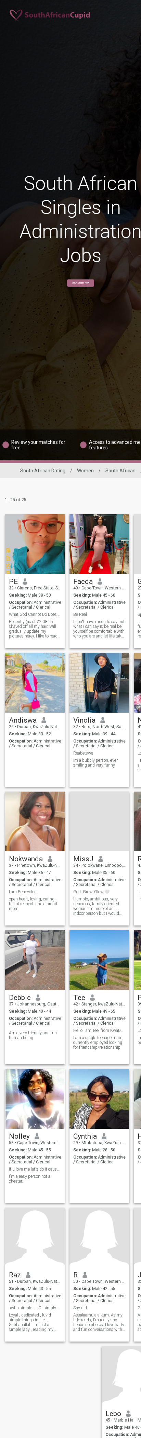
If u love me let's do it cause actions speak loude (35, 1169)
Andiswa (23, 720)
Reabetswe (83, 753)
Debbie (20, 997)
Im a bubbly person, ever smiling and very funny (95, 763)
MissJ (83, 859)
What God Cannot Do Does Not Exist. (35, 614)
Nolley (19, 1136)
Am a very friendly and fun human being (33, 1035)
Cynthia (85, 1136)
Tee (79, 997)
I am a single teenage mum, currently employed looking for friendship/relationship (98, 1042)
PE (13, 581)
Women (85, 470)
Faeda (83, 581)
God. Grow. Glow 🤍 (91, 891)
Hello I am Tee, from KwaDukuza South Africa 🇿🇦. (99, 1030)
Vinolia (84, 720)
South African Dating (42, 470)
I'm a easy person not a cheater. (29, 1179)
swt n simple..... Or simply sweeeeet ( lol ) (35, 1307)
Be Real (80, 614)
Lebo (113, 1414)
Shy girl (80, 1307)
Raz (15, 1275)
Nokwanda (26, 859)
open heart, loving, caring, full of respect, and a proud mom (33, 904)
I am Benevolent (23, 891)
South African (120, 470)
